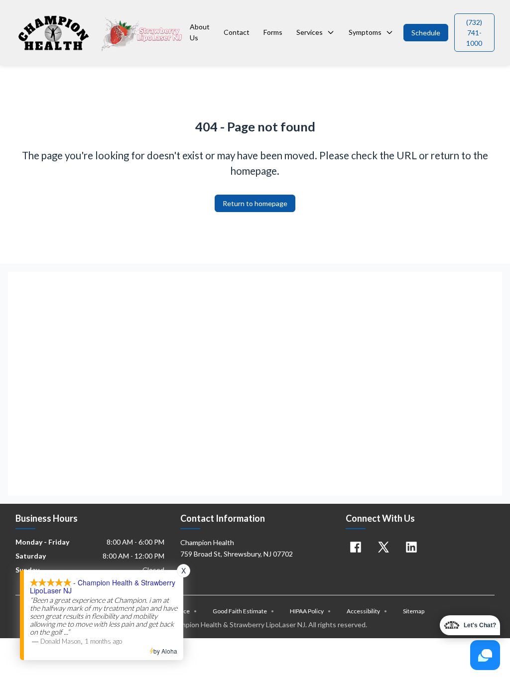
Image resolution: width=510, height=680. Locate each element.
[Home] (100, 32)
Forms (272, 32)
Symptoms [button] (365, 32)
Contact (237, 32)
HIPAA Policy (310, 611)
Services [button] (309, 32)
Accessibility (367, 611)
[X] (383, 547)
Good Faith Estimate (243, 611)
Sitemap (413, 611)
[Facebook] (356, 547)
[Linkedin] (411, 547)
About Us (200, 32)
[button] (425, 32)
